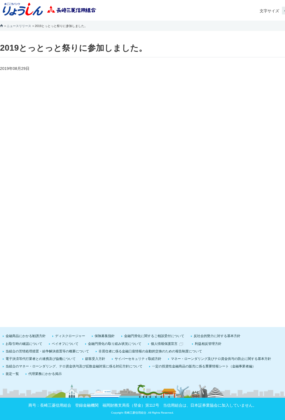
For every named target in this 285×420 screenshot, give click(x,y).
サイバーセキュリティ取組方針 (138, 359)
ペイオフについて (65, 344)
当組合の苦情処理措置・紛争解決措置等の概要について (47, 351)
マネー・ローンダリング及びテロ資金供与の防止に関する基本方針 (221, 359)
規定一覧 (12, 374)
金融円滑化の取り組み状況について (114, 344)
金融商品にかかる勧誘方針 (26, 336)
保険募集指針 (105, 336)
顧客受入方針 (95, 359)
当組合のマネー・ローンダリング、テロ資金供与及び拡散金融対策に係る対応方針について (74, 366)
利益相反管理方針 (208, 344)
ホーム (1, 25)
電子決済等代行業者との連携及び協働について (41, 359)
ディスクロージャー (70, 336)
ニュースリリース (19, 26)
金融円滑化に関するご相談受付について (154, 336)
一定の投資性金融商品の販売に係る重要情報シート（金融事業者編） (203, 366)
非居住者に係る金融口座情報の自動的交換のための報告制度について (150, 351)
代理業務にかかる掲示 (45, 374)
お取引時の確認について (24, 344)
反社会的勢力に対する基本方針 (217, 336)
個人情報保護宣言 (164, 344)
